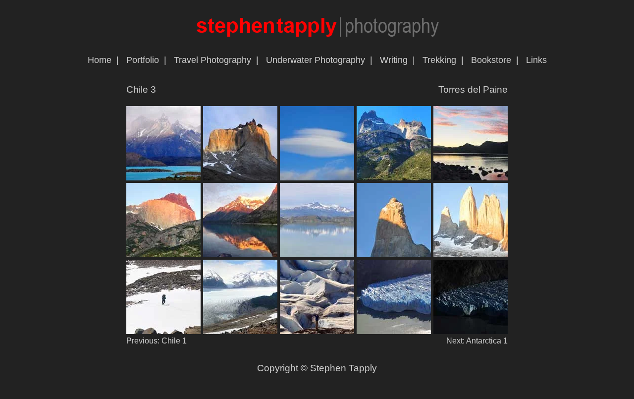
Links (536, 60)
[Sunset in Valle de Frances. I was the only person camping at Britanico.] (240, 177)
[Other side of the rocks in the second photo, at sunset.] (394, 177)
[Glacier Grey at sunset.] (394, 331)
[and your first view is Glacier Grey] (240, 331)
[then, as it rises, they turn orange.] (240, 254)
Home (99, 60)
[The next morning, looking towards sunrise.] (470, 177)
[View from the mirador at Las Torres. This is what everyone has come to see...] (394, 254)
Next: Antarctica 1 (477, 341)
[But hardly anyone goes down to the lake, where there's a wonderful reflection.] (470, 254)
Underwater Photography (315, 60)
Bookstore (491, 60)
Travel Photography (212, 60)
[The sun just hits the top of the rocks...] (163, 254)
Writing (394, 60)
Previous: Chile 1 (156, 341)
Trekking (439, 60)
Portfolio (142, 60)
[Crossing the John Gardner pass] (163, 331)
